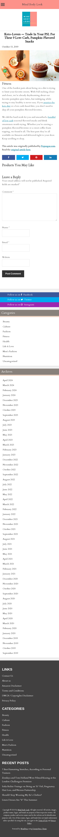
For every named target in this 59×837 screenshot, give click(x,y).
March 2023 (8, 444)
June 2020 (7, 608)
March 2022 (8, 504)
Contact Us (7, 675)
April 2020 (8, 618)
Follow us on (20, 294)
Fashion (7, 331)
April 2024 (8, 380)
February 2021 (9, 568)
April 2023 (8, 439)
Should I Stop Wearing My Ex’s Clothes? (22, 795)
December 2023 (10, 400)
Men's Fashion (10, 351)
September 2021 (10, 534)
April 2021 (8, 558)
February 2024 (9, 390)
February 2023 (9, 449)
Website (6, 257)
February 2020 (9, 628)
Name (6, 227)
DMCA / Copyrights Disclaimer (17, 695)
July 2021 (7, 544)
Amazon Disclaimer (12, 685)
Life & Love (8, 346)
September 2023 (10, 415)
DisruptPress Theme (40, 829)
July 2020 (7, 603)
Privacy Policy (9, 700)
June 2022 (7, 489)
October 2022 (9, 469)
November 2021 (10, 524)
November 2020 (10, 583)
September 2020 (10, 593)
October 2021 (9, 529)
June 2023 (7, 429)
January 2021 (9, 573)
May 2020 (7, 613)
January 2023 (9, 454)
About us (6, 680)
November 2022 (10, 464)
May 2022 (7, 494)
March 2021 (8, 563)
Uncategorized (10, 361)
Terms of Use (43, 821)
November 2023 (10, 405)
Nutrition (7, 356)
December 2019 (10, 638)
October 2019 (9, 648)
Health (6, 341)
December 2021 (10, 519)
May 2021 (7, 554)
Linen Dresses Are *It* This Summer (19, 799)
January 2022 (9, 514)
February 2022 (9, 509)
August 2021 (9, 539)
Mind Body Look (32, 4)
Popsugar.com (48, 146)
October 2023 (9, 410)
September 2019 (10, 653)
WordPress (24, 829)
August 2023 (9, 419)
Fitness (6, 84)
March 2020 (8, 623)
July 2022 (7, 484)
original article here (20, 149)
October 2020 (9, 588)
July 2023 (7, 424)
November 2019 (10, 643)
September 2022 (10, 474)
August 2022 (9, 479)
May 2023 (7, 434)
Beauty (6, 321)
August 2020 (9, 598)
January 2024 (9, 395)
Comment (8, 191)
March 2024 (8, 385)
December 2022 (10, 459)
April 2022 (8, 499)
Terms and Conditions (13, 690)
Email (5, 242)
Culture (6, 326)
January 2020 (9, 633)
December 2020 (10, 578)
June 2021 (7, 548)
